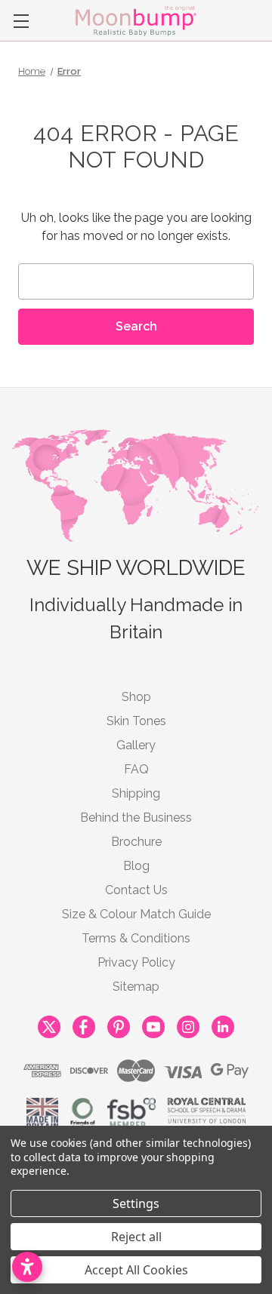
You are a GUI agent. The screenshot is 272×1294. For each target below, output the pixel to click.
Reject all (136, 1236)
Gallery (136, 745)
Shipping (136, 793)
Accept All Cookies (136, 1270)
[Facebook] (84, 1024)
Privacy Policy (136, 962)
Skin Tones (136, 721)
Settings (136, 1203)
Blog (136, 866)
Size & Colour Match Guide (136, 914)
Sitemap (136, 986)
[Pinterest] (118, 1024)
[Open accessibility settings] (27, 1267)
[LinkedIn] (223, 1024)
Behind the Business (136, 817)
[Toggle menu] (21, 20)
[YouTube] (153, 1024)
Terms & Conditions (136, 938)
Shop (136, 697)
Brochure (136, 841)
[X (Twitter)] (49, 1024)
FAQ (136, 769)
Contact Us (136, 890)
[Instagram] (188, 1024)
